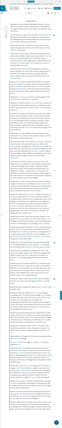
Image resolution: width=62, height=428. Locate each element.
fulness (32, 63)
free (20, 78)
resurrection (29, 127)
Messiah (13, 99)
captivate (26, 396)
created (48, 219)
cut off (39, 86)
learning (20, 219)
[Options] (58, 13)
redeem (16, 350)
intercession (22, 136)
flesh (42, 366)
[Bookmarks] (51, 13)
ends (40, 108)
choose (23, 370)
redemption (24, 97)
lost (40, 307)
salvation (14, 78)
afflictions (14, 50)
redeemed (22, 353)
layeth (26, 123)
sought (27, 266)
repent (43, 295)
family (50, 287)
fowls (21, 232)
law (24, 84)
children (35, 326)
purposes (36, 227)
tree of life (41, 236)
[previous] (2, 215)
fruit (22, 236)
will (23, 295)
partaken (35, 279)
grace (29, 99)
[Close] (6, 27)
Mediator (14, 383)
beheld (19, 63)
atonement (14, 158)
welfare (34, 409)
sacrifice (34, 103)
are (41, 342)
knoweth (17, 339)
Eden (41, 281)
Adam (15, 342)
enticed (32, 247)
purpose (44, 184)
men (35, 293)
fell (19, 342)
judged (13, 146)
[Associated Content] (54, 35)
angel (31, 253)
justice (33, 191)
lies (35, 270)
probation (47, 298)
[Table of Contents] (2, 13)
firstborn (46, 35)
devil (19, 258)
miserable (34, 377)
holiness (41, 146)
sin (12, 333)
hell (46, 396)
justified (18, 86)
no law (32, 194)
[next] (59, 215)
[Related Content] (55, 13)
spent (47, 56)
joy (49, 328)
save (12, 121)
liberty (28, 370)
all (37, 142)
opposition (40, 162)
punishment (36, 151)
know (43, 82)
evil (21, 394)
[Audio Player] (56, 422)
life (41, 370)
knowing (24, 275)
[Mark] (6, 30)
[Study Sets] (48, 13)
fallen (27, 255)
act (12, 245)
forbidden (16, 236)
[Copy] (6, 34)
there (15, 206)
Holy (48, 97)
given (19, 368)
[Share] (6, 36)
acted (44, 224)
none (28, 108)
